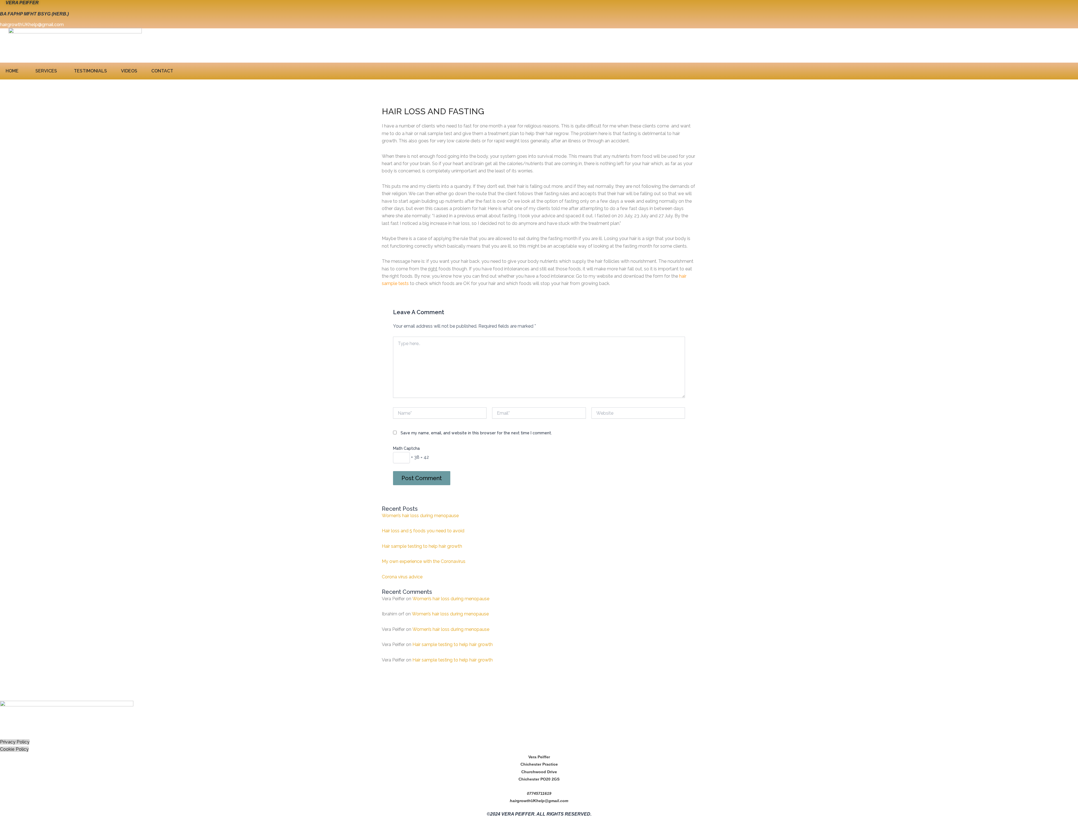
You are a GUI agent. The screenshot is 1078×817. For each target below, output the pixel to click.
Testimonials (90, 71)
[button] (13, 71)
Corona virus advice (402, 576)
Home (12, 71)
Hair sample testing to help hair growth (422, 546)
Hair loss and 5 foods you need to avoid (423, 530)
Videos (129, 71)
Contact (162, 71)
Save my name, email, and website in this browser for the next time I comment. (476, 433)
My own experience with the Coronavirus (423, 561)
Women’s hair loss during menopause (420, 515)
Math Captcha (406, 448)
